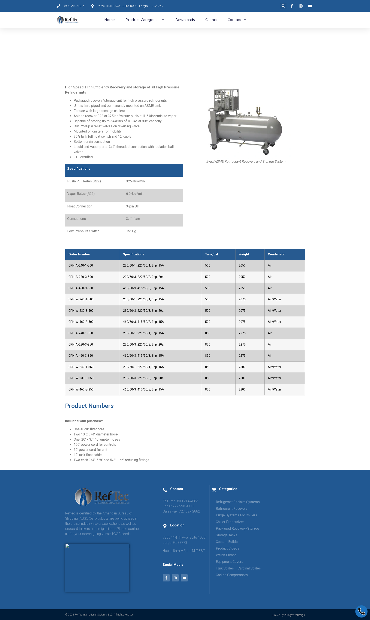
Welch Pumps (226, 555)
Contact (234, 20)
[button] (283, 6)
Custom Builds (227, 542)
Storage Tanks (226, 535)
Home (109, 20)
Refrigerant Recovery (232, 509)
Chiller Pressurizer (230, 522)
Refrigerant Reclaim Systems (238, 502)
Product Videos (227, 548)
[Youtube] (184, 577)
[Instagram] (175, 577)
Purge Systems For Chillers (236, 515)
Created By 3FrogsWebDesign (288, 615)
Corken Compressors (232, 575)
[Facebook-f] (166, 577)
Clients (211, 20)
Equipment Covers (229, 562)
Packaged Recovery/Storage (237, 528)
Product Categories (142, 20)
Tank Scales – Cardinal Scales (238, 568)
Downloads (185, 20)
